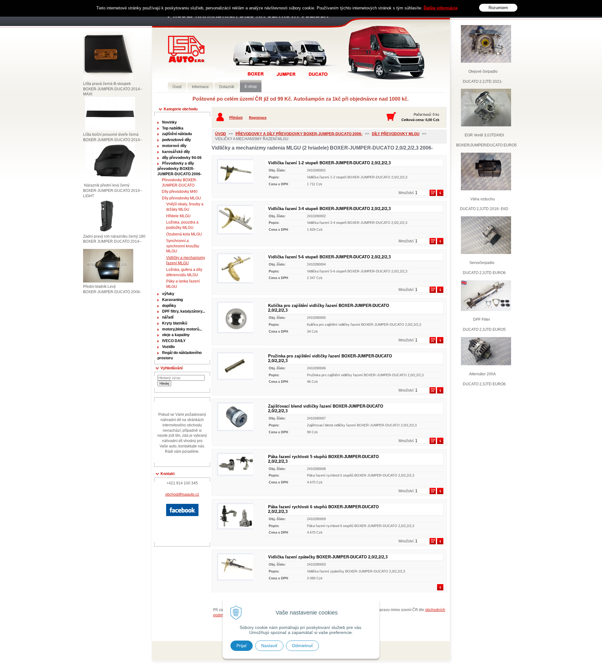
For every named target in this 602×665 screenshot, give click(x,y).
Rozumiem (498, 7)
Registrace (258, 117)
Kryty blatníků (174, 323)
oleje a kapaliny (176, 335)
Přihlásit (236, 117)
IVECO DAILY (174, 341)
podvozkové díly (176, 140)
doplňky (169, 305)
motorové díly (174, 146)
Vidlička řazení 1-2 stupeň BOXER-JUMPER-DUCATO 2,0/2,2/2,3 (329, 163)
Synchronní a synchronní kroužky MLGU (182, 246)
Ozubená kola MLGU (184, 234)
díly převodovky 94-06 (182, 158)
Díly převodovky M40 (180, 191)
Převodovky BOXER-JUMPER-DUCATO (179, 182)
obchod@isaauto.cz (182, 494)
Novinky (169, 122)
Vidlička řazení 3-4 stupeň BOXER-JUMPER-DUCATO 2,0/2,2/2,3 (329, 208)
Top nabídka (172, 128)
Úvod (220, 134)
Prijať (241, 645)
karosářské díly (176, 152)
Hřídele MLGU (178, 216)
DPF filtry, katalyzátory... (183, 311)
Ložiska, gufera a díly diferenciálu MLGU (184, 272)
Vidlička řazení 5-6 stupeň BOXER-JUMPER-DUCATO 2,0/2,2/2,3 (329, 257)
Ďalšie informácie (440, 8)
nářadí (167, 317)
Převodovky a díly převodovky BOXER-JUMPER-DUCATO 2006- (179, 168)
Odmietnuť (302, 645)
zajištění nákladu (177, 134)
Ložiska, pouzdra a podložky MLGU (182, 225)
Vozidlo (168, 347)
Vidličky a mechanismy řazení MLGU (185, 260)
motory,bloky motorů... (182, 329)
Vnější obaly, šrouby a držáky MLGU (184, 207)
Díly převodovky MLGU (181, 198)
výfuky (168, 294)
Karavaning (172, 300)
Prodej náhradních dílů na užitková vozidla (186, 49)
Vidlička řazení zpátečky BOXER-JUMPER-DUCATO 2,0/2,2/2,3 (328, 557)
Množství (406, 193)
